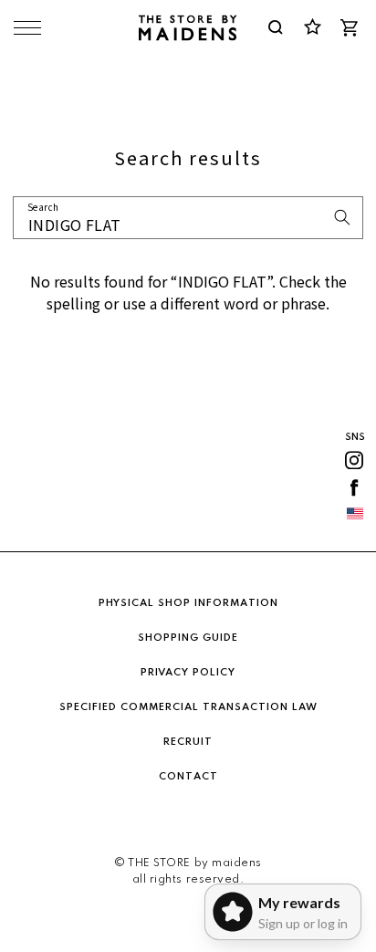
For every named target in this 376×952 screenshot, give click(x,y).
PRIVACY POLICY (188, 672)
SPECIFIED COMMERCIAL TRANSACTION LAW (188, 707)
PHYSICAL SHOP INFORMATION (188, 603)
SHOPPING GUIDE (188, 638)
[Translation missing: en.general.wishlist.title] (312, 27)
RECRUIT (188, 742)
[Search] (342, 217)
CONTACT (188, 776)
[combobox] (188, 217)
